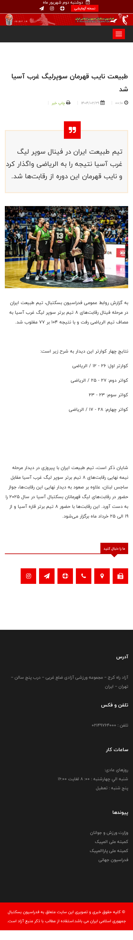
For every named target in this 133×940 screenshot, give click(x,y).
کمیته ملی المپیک (111, 842)
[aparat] (62, 9)
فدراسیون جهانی (113, 860)
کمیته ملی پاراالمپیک (109, 851)
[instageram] (51, 9)
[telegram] (41, 9)
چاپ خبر (58, 103)
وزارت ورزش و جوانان (109, 832)
